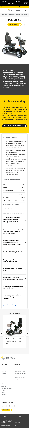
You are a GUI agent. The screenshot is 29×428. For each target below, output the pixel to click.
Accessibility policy (5, 425)
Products (4, 14)
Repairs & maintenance (19, 371)
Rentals (16, 369)
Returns (3, 369)
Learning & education (6, 388)
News (15, 425)
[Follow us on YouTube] (6, 406)
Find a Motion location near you (14, 126)
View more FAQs (8, 304)
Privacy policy (17, 422)
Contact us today (23, 6)
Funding (16, 367)
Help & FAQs (4, 367)
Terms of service (18, 416)
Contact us (6, 409)
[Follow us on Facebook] (2, 406)
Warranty (3, 371)
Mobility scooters (14, 14)
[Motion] (14, 10)
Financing (3, 373)
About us (3, 386)
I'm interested (13, 24)
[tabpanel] (14, 331)
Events (3, 392)
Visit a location (5, 6)
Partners (3, 394)
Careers (3, 390)
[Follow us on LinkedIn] (13, 406)
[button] (2, 10)
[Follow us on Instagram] (10, 406)
